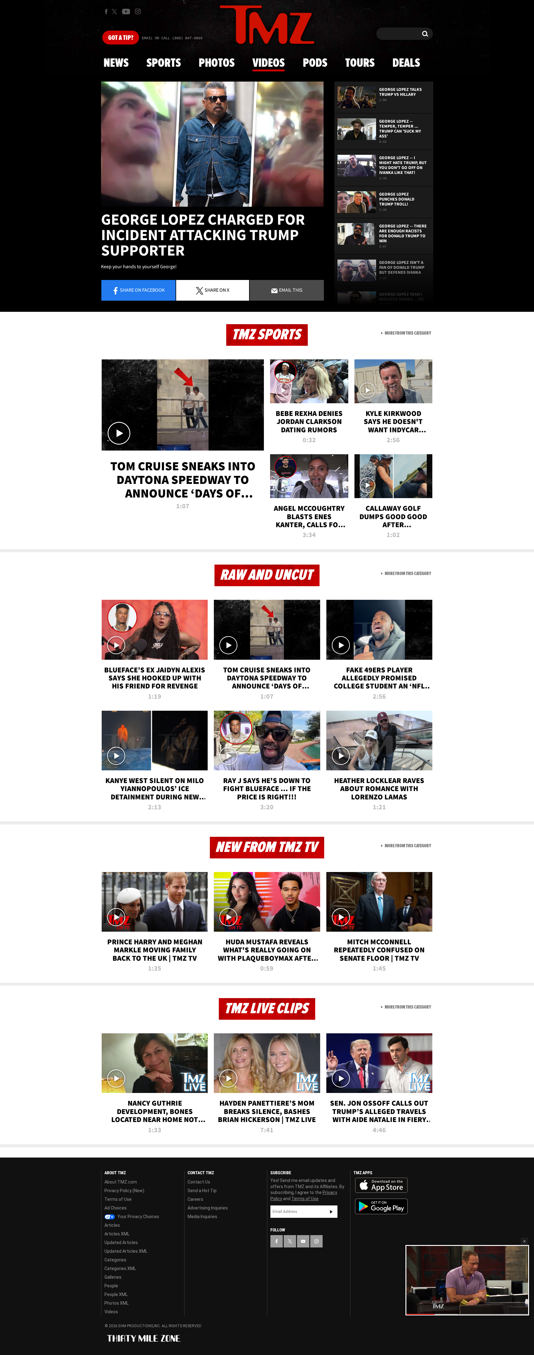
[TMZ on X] (115, 11)
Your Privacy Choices (138, 1216)
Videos (268, 63)
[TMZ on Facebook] (106, 11)
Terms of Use (118, 1199)
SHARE (217, 290)
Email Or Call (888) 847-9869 (172, 38)
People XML (116, 1294)
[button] (524, 1241)
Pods (315, 63)
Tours (360, 63)
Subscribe (331, 1211)
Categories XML (120, 1268)
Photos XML (116, 1303)
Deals (406, 63)
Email (290, 290)
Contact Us (199, 1181)
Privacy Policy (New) (124, 1190)
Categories (115, 1259)
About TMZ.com (120, 1181)
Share (142, 290)
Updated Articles (121, 1242)
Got (120, 38)
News (116, 63)
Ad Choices (115, 1207)
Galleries (112, 1277)
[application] (212, 144)
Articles (112, 1225)
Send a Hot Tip (202, 1190)
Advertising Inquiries (208, 1207)
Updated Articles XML (125, 1251)
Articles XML (116, 1233)
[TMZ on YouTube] (303, 1241)
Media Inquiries (202, 1216)
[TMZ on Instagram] (138, 11)
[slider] (467, 1314)
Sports (163, 63)
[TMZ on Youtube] (126, 11)
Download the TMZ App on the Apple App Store (381, 1185)
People (111, 1285)
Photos (217, 63)
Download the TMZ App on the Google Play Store (381, 1206)
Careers (195, 1199)
